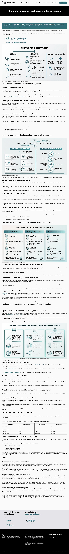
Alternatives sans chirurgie (44, 2)
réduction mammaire (11, 271)
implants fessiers (11, 368)
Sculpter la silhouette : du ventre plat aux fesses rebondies (15, 40)
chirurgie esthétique (33, 514)
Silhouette (8, 524)
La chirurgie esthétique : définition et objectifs (13, 37)
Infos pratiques (54, 2)
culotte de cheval (19, 314)
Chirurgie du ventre (31, 520)
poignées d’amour (10, 314)
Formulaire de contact (54, 537)
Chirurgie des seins (30, 519)
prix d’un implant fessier (29, 408)
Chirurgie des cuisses (31, 521)
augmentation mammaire (7, 267)
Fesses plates (9, 520)
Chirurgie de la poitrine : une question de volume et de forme (16, 39)
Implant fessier (34, 2)
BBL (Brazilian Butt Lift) (25, 2)
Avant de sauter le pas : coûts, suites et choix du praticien (15, 42)
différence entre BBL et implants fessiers (12, 372)
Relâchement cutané (10, 523)
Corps (5, 517)
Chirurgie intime (30, 523)
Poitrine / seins (9, 521)
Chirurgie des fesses (31, 517)
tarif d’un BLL (39, 408)
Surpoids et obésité (10, 525)
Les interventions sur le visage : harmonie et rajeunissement (16, 38)
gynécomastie (5, 293)
